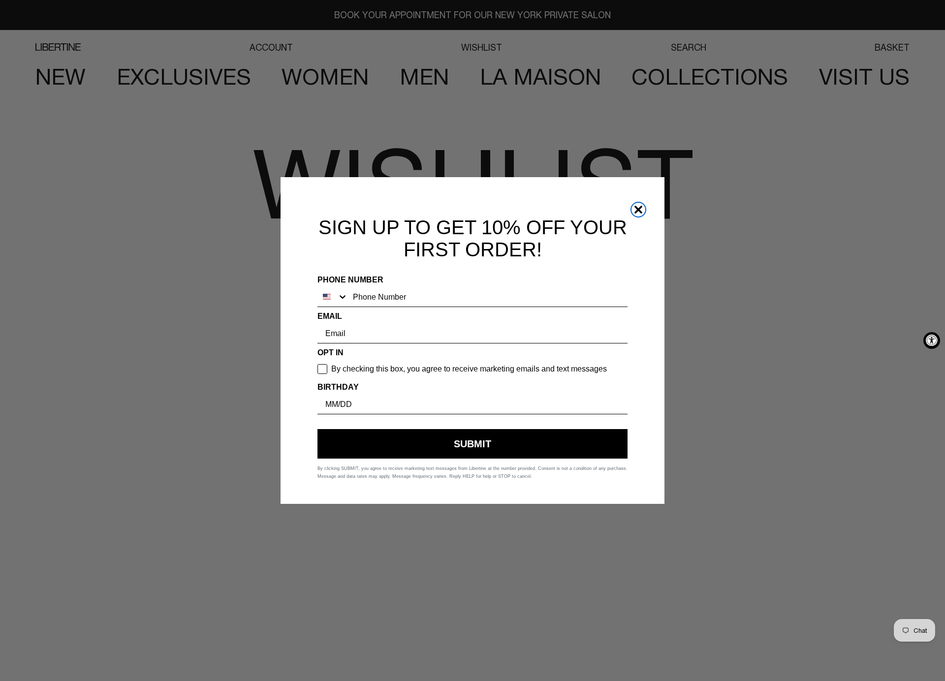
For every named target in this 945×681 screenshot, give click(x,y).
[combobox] (332, 296)
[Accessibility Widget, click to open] (931, 340)
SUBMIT (472, 443)
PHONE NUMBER (350, 280)
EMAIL (329, 316)
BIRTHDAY (338, 387)
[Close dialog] (638, 209)
